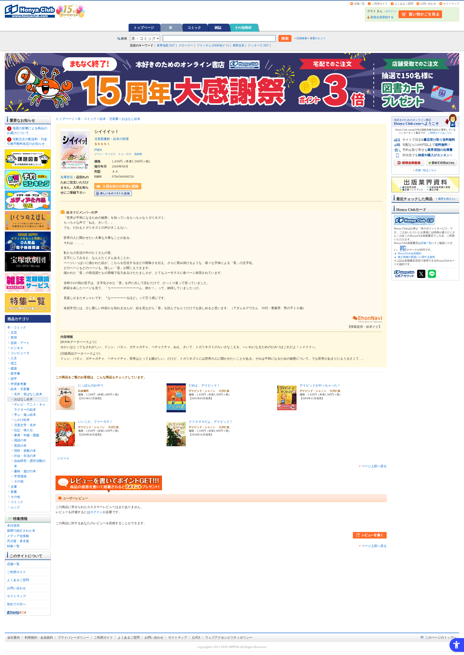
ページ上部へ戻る (374, 466)
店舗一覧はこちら (425, 170)
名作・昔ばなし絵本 (28, 394)
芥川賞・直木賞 (18, 541)
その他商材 (243, 27)
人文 (14, 358)
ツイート (63, 458)
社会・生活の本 (25, 456)
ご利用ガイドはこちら (440, 132)
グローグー (186, 45)
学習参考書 (18, 384)
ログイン (390, 11)
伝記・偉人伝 (23, 430)
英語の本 (20, 445)
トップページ (144, 27)
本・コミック (16, 327)
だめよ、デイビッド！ (204, 385)
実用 (14, 337)
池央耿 (138, 154)
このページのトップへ (441, 637)
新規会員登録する (382, 17)
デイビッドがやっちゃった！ (320, 385)
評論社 (98, 149)
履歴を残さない (447, 198)
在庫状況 (66, 177)
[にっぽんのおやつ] (65, 410)
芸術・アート (20, 343)
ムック (15, 507)
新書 (14, 492)
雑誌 (218, 27)
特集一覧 (13, 546)
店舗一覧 (359, 3)
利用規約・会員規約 (39, 637)
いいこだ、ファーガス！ (95, 421)
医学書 (15, 373)
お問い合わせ (428, 3)
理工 (14, 363)
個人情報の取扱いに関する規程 (416, 256)
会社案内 (13, 637)
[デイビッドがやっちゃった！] (287, 410)
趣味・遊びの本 (25, 471)
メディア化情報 (18, 536)
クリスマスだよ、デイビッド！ (211, 421)
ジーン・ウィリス (105, 154)
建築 (14, 368)
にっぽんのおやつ (90, 385)
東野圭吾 (238, 45)
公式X (196, 637)
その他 (18, 481)
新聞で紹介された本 (21, 530)
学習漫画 (20, 476)
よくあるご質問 (404, 3)
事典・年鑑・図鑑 (26, 435)
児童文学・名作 (25, 425)
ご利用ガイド (380, 3)
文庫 (14, 486)
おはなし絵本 (23, 399)
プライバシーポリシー (73, 637)
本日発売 (13, 525)
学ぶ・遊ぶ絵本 (25, 414)
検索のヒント (318, 38)
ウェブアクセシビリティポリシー (228, 637)
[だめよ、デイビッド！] (176, 410)
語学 (14, 378)
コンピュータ (20, 353)
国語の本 (20, 440)
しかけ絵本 (22, 420)
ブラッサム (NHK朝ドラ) (213, 45)
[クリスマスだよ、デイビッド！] (176, 446)
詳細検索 (302, 38)
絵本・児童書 (20, 389)
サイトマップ (451, 3)
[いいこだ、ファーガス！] (65, 446)
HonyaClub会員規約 (409, 253)
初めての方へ (16, 604)
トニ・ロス (124, 154)
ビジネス (17, 348)
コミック (194, 27)
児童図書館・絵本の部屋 (113, 139)
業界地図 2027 (166, 45)
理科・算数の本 (25, 450)
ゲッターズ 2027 (258, 45)
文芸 (14, 332)
